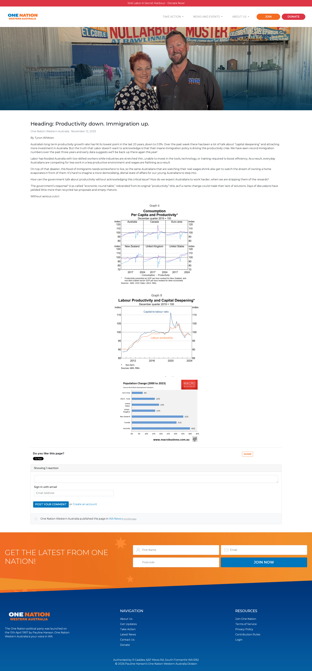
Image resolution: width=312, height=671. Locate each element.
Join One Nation (245, 618)
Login (238, 639)
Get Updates (128, 624)
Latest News (128, 634)
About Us (126, 618)
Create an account (85, 504)
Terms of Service (246, 624)
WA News (115, 518)
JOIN (268, 16)
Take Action (128, 629)
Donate (125, 644)
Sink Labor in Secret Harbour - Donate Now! (156, 3)
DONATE (293, 16)
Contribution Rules (247, 634)
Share (248, 454)
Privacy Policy (244, 629)
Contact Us (127, 639)
